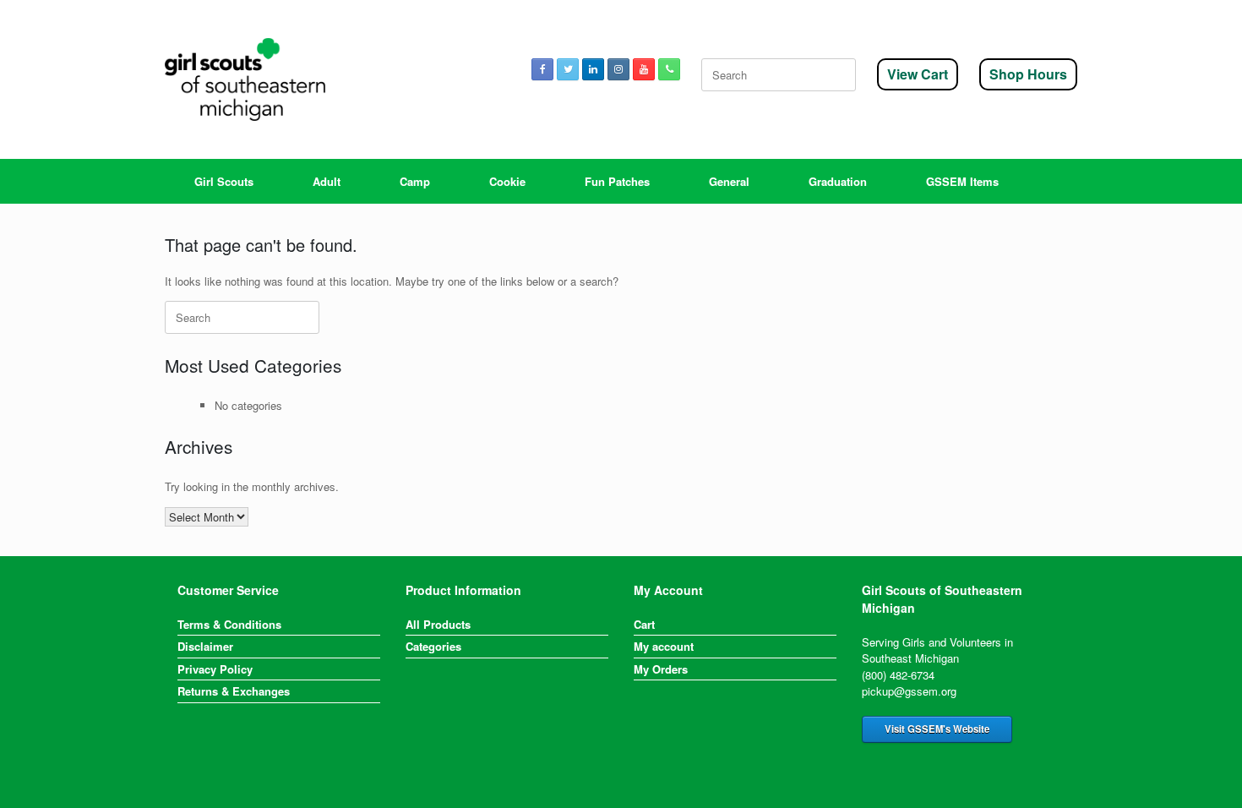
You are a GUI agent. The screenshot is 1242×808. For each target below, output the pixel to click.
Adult (326, 181)
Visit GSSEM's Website (937, 728)
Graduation (838, 181)
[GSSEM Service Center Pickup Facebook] (542, 69)
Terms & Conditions (229, 624)
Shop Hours (1028, 74)
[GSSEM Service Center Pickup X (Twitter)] (568, 69)
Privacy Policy (215, 669)
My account (664, 646)
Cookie (507, 181)
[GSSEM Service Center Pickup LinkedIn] (593, 69)
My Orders (661, 669)
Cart (644, 624)
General (729, 181)
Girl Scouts (223, 181)
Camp (415, 181)
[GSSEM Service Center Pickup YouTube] (644, 69)
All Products (438, 624)
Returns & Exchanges (233, 691)
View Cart (917, 74)
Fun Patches (617, 181)
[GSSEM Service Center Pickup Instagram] (618, 69)
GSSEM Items (962, 181)
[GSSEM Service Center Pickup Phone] (669, 69)
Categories (433, 646)
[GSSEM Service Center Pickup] (245, 79)
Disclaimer (205, 646)
